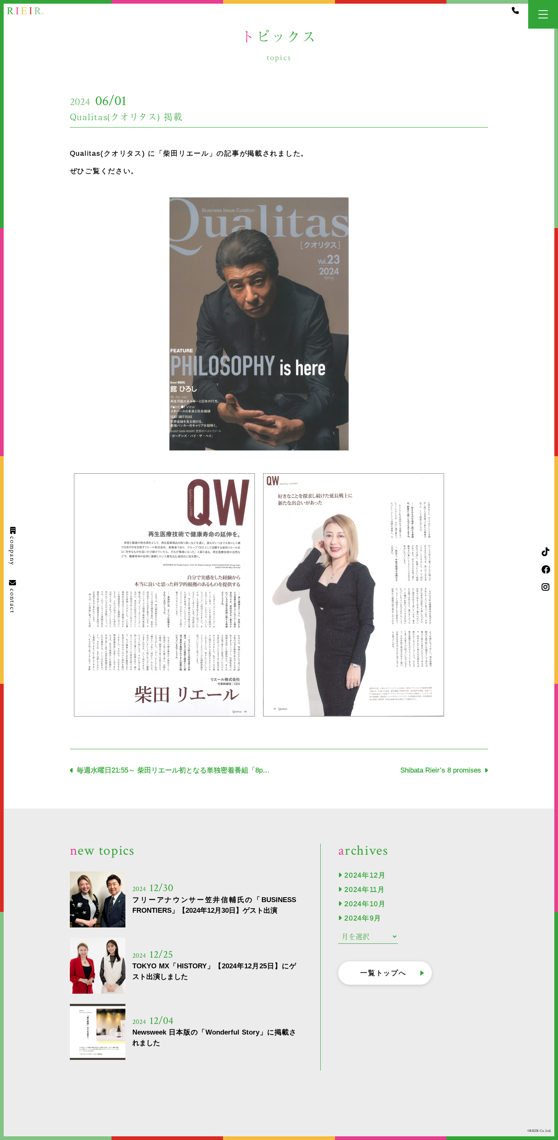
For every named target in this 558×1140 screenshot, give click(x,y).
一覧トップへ (383, 973)
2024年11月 (364, 890)
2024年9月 (363, 918)
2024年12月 (365, 875)
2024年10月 (365, 904)
